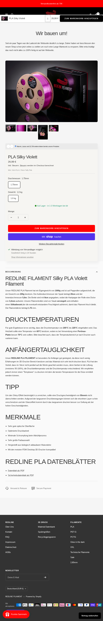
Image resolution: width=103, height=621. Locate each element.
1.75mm (14, 184)
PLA (72, 527)
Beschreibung (13, 272)
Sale (72, 557)
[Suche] (12, 14)
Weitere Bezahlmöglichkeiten (51, 244)
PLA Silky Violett (17, 18)
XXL (72, 547)
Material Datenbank (46, 527)
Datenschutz (10, 547)
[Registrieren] (45, 577)
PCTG (73, 537)
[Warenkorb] (96, 14)
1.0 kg (13, 198)
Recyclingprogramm (47, 537)
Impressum (10, 542)
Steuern (23, 165)
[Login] (90, 15)
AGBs (8, 552)
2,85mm (74, 562)
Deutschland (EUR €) (15, 589)
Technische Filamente (79, 552)
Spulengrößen (44, 532)
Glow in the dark (77, 542)
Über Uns (9, 527)
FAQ (7, 537)
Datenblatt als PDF (16, 470)
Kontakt (8, 532)
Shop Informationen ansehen (22, 257)
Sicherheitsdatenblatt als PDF (21, 475)
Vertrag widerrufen (89, 616)
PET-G (73, 532)
